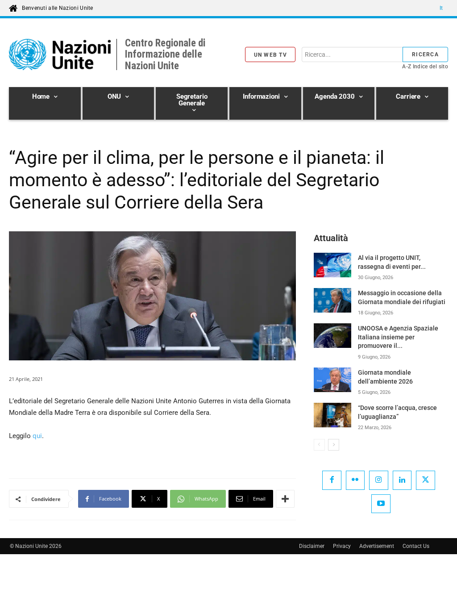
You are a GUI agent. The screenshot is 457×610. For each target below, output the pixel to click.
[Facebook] (331, 480)
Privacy (342, 546)
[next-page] (333, 445)
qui (37, 436)
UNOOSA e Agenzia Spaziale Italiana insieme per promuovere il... (398, 337)
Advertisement (376, 546)
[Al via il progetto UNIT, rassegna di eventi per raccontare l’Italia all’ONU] (332, 265)
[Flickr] (355, 480)
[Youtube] (381, 504)
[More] (285, 499)
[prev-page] (319, 445)
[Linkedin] (402, 480)
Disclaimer (311, 546)
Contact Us (416, 546)
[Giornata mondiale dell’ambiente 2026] (332, 380)
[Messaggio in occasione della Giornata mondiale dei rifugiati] (332, 300)
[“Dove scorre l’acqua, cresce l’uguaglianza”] (332, 415)
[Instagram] (378, 480)
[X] (425, 480)
